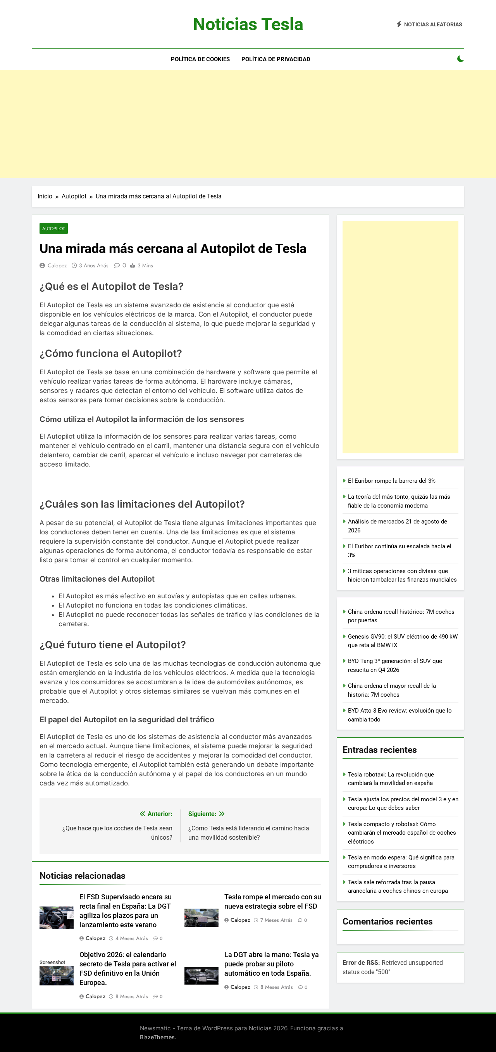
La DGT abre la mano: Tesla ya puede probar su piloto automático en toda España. (271, 964)
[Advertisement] (248, 124)
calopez (57, 265)
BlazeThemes (157, 1037)
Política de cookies (200, 59)
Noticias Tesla (248, 24)
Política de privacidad (275, 59)
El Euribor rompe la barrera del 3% (392, 480)
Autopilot (53, 228)
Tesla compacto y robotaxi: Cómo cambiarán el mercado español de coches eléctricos (402, 833)
